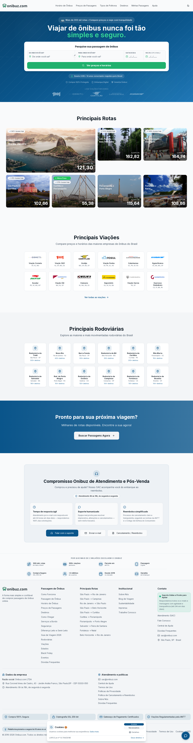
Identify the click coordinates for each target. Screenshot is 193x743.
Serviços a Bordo (49, 621)
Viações (45, 644)
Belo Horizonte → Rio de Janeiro (95, 635)
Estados (44, 648)
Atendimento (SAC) (166, 615)
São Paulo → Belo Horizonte (93, 608)
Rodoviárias (46, 639)
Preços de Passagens (86, 5)
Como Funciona (48, 594)
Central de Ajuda (165, 625)
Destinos (124, 5)
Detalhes (135, 732)
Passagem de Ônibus (51, 599)
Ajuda (154, 5)
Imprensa (123, 608)
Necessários (134, 728)
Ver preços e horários (99, 65)
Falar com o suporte (64, 533)
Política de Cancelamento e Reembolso (116, 695)
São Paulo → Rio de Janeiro (93, 594)
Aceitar (134, 724)
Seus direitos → (137, 738)
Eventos (45, 657)
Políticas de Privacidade (109, 691)
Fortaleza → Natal (88, 630)
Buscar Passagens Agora (94, 435)
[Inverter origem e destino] (75, 55)
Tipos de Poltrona (108, 5)
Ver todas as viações (95, 297)
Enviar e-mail (95, 533)
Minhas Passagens (140, 5)
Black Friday (47, 653)
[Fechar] (143, 724)
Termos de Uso (105, 687)
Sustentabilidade (126, 603)
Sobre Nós (124, 594)
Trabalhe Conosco (127, 612)
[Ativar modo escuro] (188, 5)
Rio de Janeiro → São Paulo (93, 603)
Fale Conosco (164, 620)
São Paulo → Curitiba (89, 612)
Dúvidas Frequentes (50, 662)
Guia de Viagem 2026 (51, 635)
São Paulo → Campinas (90, 599)
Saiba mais (94, 732)
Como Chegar (47, 617)
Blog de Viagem (126, 599)
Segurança (46, 626)
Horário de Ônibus (64, 5)
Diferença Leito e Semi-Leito (54, 630)
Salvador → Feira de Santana (93, 626)
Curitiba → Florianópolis (91, 617)
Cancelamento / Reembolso (129, 533)
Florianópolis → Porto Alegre (93, 621)
